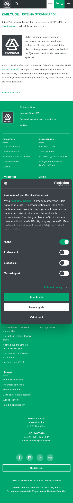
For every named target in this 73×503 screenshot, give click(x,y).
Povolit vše (36, 297)
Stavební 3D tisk (47, 146)
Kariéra (23, 125)
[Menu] (69, 4)
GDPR (16, 487)
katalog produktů (10, 69)
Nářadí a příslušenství (14, 404)
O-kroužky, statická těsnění (17, 394)
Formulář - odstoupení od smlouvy (38, 119)
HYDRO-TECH (10, 177)
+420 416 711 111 (41, 436)
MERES (42, 177)
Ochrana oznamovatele (19, 491)
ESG (57, 487)
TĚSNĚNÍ (7, 372)
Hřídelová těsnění (12, 389)
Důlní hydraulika (47, 327)
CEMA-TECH (9, 139)
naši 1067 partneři (22, 200)
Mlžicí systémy (46, 151)
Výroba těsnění (11, 399)
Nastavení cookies (56, 491)
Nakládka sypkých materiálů (53, 156)
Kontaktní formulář (29, 113)
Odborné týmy (27, 107)
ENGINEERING (46, 139)
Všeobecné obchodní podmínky (37, 487)
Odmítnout (36, 317)
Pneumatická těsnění (13, 384)
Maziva (6, 166)
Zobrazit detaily (53, 287)
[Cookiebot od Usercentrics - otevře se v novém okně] (54, 183)
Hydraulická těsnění (13, 379)
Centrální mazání (11, 146)
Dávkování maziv (11, 151)
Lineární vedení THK (13, 362)
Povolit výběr (36, 307)
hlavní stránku (9, 26)
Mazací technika (11, 161)
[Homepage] (8, 117)
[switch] (64, 252)
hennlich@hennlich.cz (40, 440)
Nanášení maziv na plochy (16, 156)
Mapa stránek (39, 491)
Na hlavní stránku (11, 92)
